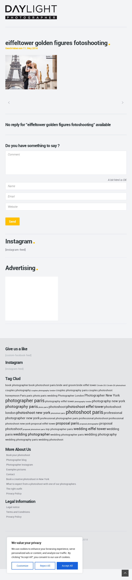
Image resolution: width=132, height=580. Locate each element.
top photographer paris (59, 429)
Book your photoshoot (18, 455)
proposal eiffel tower (43, 423)
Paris (23, 395)
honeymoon (12, 395)
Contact (10, 474)
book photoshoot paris (42, 385)
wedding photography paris (21, 439)
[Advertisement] (31, 299)
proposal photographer (89, 424)
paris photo (33, 395)
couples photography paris (72, 390)
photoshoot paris (84, 412)
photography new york (108, 401)
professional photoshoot (93, 418)
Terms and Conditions (18, 512)
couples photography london (43, 390)
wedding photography (100, 434)
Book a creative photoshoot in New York (27, 479)
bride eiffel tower (86, 385)
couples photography (18, 390)
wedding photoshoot (50, 439)
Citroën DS (101, 385)
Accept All (67, 565)
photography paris (21, 406)
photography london (83, 401)
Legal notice (12, 507)
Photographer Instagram (19, 464)
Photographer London (71, 395)
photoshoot (57, 406)
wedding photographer (31, 434)
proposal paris (67, 423)
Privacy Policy (13, 493)
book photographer (16, 385)
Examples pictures (16, 469)
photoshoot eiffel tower (85, 406)
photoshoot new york (33, 412)
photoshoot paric (58, 413)
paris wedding (49, 395)
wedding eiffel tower (90, 428)
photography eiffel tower (59, 401)
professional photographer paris (59, 418)
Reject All (45, 565)
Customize (22, 565)
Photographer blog (16, 459)
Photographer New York (102, 395)
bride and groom (66, 385)
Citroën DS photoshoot (116, 385)
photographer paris (25, 400)
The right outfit (14, 488)
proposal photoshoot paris (34, 429)
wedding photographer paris (67, 434)
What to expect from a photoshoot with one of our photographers (41, 484)
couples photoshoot (100, 390)
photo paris (43, 407)
